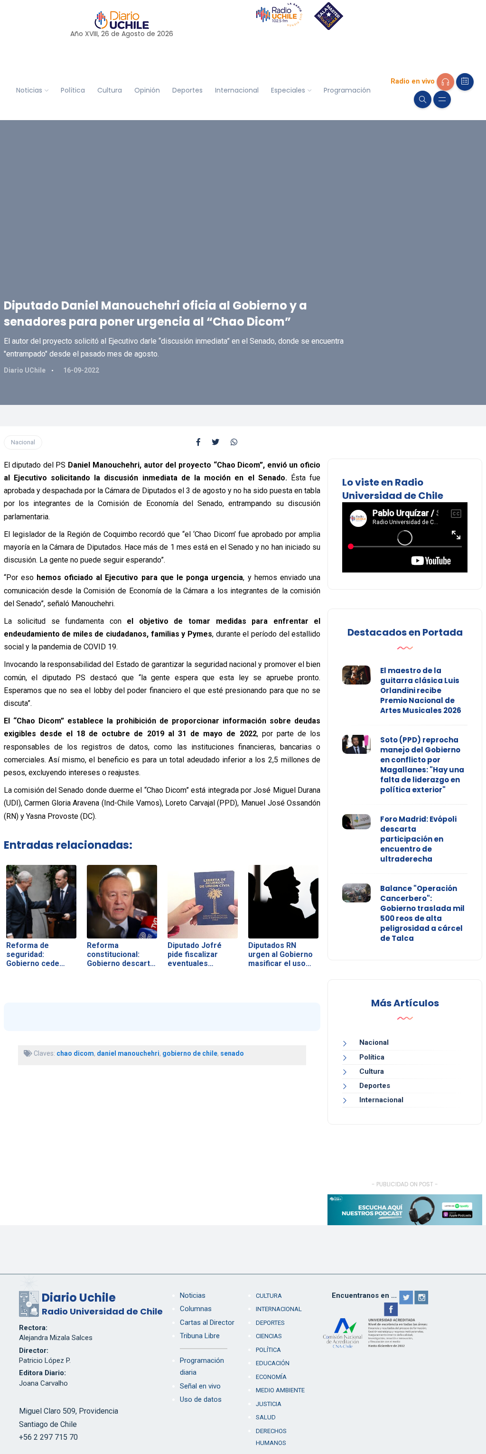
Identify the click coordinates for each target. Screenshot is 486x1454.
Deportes (187, 90)
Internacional (237, 90)
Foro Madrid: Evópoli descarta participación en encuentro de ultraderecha (418, 839)
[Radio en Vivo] (445, 82)
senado (232, 1053)
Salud (266, 1417)
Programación (347, 90)
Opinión (147, 90)
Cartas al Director (207, 1322)
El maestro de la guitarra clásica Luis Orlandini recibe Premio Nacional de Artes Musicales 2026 (420, 690)
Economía (271, 1376)
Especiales (288, 90)
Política (73, 90)
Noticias (29, 90)
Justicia (268, 1403)
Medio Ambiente (280, 1390)
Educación (273, 1363)
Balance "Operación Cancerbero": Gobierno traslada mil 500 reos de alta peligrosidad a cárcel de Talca (422, 913)
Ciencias (269, 1336)
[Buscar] (422, 99)
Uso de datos (201, 1399)
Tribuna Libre (200, 1336)
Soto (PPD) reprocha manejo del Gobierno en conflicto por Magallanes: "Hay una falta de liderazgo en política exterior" (422, 765)
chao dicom (75, 1053)
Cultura (109, 90)
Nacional (23, 442)
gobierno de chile (189, 1053)
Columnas (196, 1308)
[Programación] (465, 82)
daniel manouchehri (128, 1053)
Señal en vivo (200, 1386)
